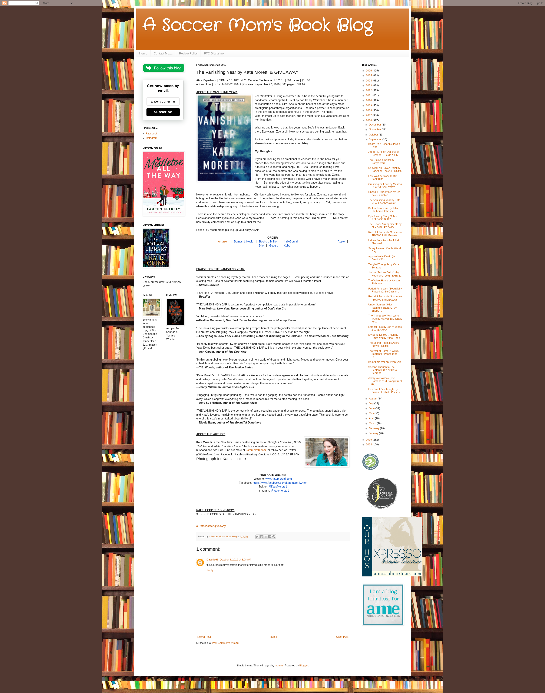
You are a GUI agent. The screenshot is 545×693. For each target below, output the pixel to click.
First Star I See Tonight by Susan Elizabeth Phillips (384, 391)
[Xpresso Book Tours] (392, 575)
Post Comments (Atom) (225, 643)
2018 (369, 110)
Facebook (151, 133)
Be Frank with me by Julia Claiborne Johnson (383, 210)
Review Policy (188, 53)
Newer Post (204, 636)
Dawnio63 (212, 559)
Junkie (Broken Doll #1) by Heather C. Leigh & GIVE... (385, 274)
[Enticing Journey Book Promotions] (382, 508)
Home (143, 53)
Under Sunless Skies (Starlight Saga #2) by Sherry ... (382, 307)
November (375, 129)
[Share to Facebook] (270, 537)
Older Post (342, 636)
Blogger (303, 665)
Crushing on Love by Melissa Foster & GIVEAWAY (385, 186)
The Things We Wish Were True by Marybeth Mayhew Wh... (385, 318)
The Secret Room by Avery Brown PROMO (383, 344)
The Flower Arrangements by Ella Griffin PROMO (385, 226)
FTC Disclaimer (214, 53)
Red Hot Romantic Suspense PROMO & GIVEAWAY (385, 234)
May (371, 413)
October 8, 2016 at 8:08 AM (235, 559)
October (374, 134)
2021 (369, 95)
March (373, 423)
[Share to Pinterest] (274, 537)
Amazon (223, 241)
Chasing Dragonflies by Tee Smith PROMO (384, 194)
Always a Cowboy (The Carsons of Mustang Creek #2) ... (385, 381)
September (375, 139)
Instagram (151, 138)
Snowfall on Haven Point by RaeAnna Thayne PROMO (385, 170)
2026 (369, 70)
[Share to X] (266, 537)
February (374, 428)
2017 (369, 115)
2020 (369, 100)
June (372, 408)
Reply (210, 570)
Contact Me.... (163, 53)
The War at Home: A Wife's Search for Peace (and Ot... (383, 354)
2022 (369, 90)
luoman (279, 665)
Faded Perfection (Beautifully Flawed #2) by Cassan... (385, 290)
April (372, 418)
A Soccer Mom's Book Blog (258, 25)
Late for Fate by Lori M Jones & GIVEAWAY (385, 328)
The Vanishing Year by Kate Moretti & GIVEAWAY (384, 202)
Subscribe (163, 112)
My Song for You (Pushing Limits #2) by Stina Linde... (385, 336)
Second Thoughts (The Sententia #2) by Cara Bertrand (382, 370)
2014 (369, 444)
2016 (369, 120)
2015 (369, 439)
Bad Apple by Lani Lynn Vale (385, 362)
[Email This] (257, 537)
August (373, 398)
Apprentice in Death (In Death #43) (381, 258)
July (371, 403)
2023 (369, 85)
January (374, 433)
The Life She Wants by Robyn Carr (381, 161)
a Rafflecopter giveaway (211, 526)
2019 (369, 105)
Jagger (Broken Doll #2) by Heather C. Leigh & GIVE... (385, 153)
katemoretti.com (256, 450)
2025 (369, 75)
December (375, 124)
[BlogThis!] (262, 537)
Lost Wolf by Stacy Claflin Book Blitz (382, 178)
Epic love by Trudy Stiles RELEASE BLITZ (382, 218)
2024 (369, 80)
